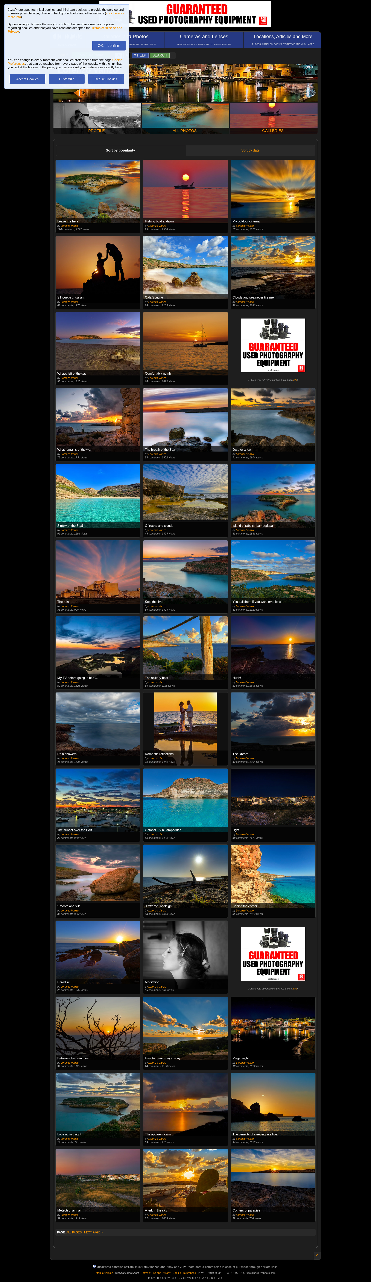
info (295, 380)
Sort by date (250, 150)
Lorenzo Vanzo (70, 225)
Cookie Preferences (184, 1272)
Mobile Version (104, 1272)
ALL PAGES (74, 1232)
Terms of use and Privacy (155, 1272)
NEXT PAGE (93, 1232)
